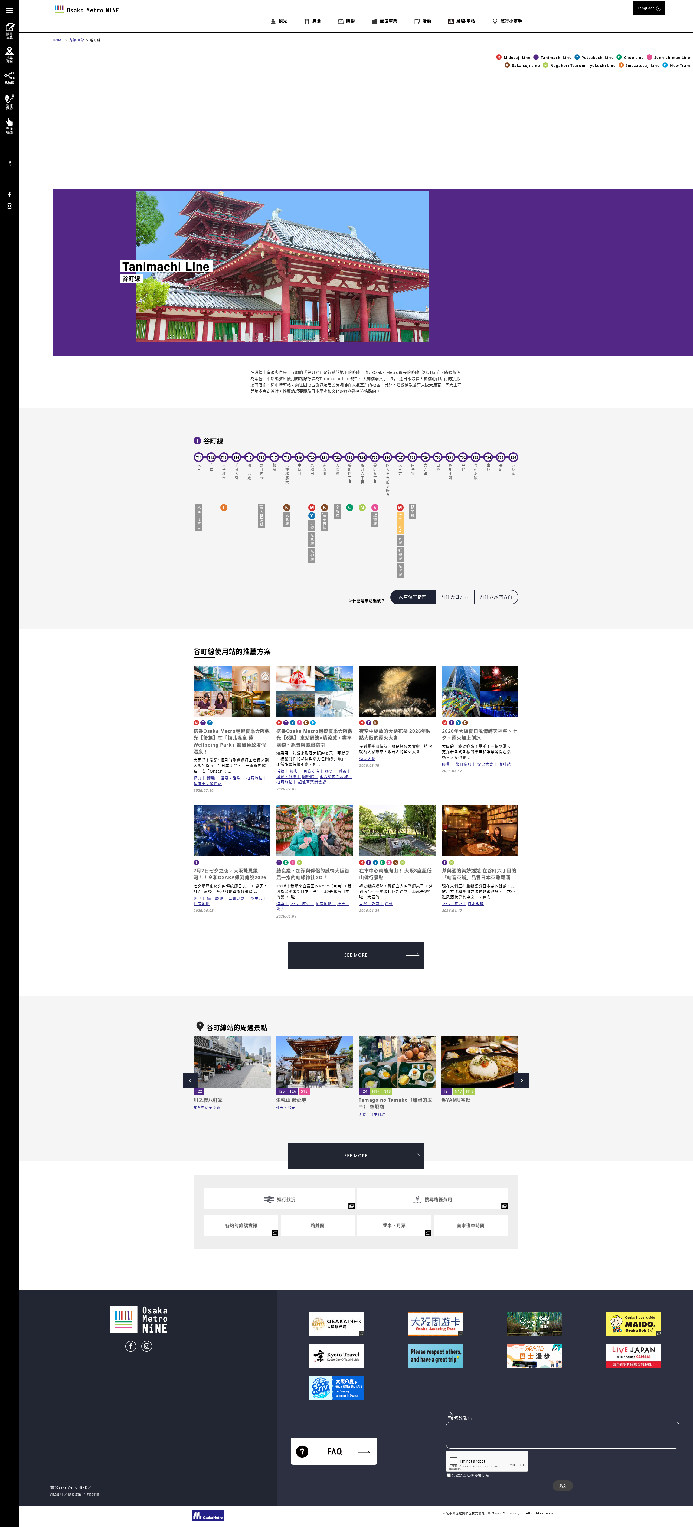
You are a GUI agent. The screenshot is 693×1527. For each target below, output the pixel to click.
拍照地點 (254, 777)
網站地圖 (93, 1494)
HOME (58, 40)
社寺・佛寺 (285, 1107)
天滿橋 (337, 469)
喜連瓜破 (475, 471)
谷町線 (95, 40)
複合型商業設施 (334, 776)
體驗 (211, 777)
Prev (190, 1080)
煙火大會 (367, 758)
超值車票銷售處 (208, 783)
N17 (376, 1091)
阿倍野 (412, 469)
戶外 (389, 903)
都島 (274, 467)
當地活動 (237, 898)
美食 (362, 1114)
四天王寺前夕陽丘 (387, 480)
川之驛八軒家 (208, 1100)
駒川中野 (450, 471)
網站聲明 (56, 1494)
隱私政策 (75, 1494)
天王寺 (400, 469)
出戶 (488, 467)
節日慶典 (464, 764)
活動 (280, 771)
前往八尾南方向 (496, 597)
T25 (281, 1091)
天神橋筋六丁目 (286, 478)
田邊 (437, 467)
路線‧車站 (76, 40)
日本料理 (476, 903)
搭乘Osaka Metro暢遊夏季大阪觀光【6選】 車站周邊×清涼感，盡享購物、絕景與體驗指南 (314, 738)
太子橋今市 (223, 474)
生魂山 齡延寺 (291, 1100)
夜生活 (256, 898)
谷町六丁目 (362, 474)
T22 (199, 1091)
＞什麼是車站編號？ (366, 600)
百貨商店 (311, 771)
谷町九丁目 (374, 474)
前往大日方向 (455, 597)
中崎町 (299, 469)
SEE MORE (356, 955)
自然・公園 (369, 903)
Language (646, 8)
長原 (500, 467)
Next (521, 1080)
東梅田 (311, 469)
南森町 (324, 469)
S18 (304, 1091)
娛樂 (329, 771)
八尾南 (513, 469)
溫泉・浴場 (231, 777)
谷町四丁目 (349, 474)
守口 (211, 467)
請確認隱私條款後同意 (470, 1475)
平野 (462, 467)
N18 (387, 1091)
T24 (364, 1091)
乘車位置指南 (413, 597)
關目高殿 (249, 471)
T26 (293, 1091)
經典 (198, 777)
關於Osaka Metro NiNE (68, 1487)
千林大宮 (236, 471)
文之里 (425, 469)
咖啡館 (308, 776)
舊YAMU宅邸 (456, 1100)
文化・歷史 (300, 903)
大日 (198, 467)
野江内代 (261, 471)
